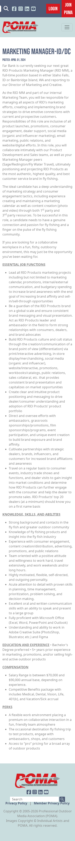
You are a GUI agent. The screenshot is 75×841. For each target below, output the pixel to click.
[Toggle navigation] (67, 27)
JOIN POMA (68, 8)
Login (53, 8)
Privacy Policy (16, 803)
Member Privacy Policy (52, 803)
